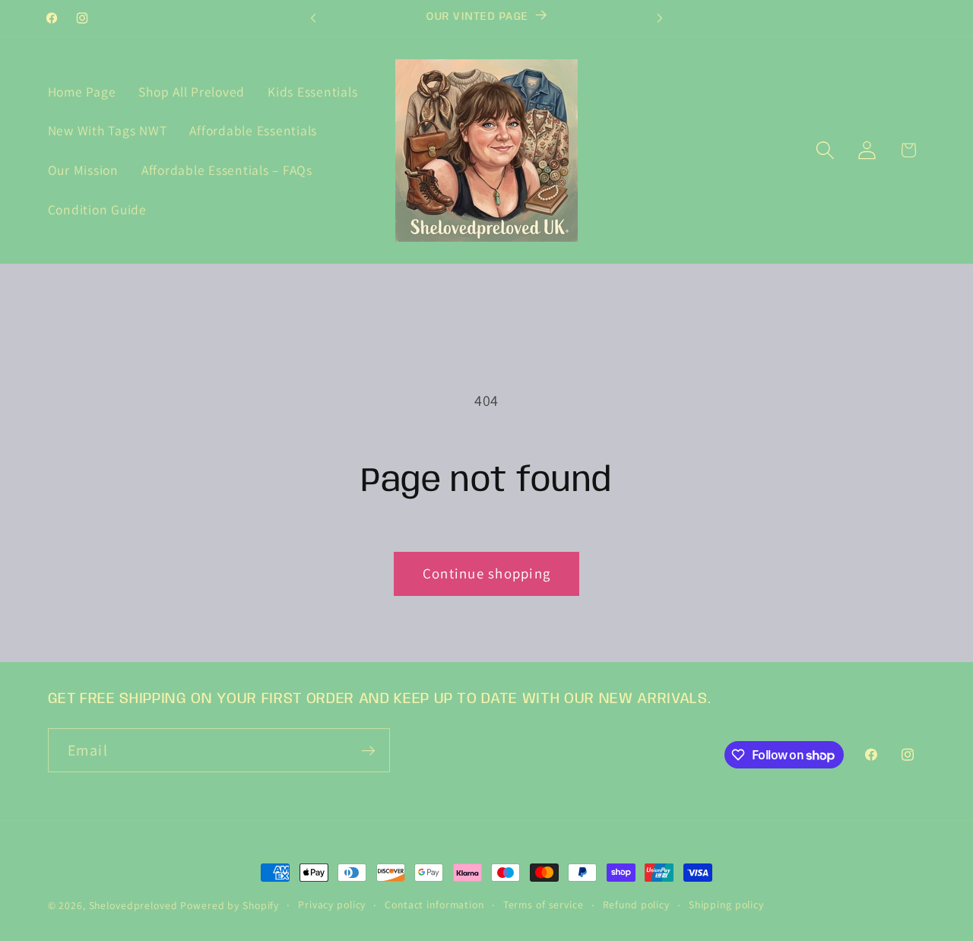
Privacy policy (332, 904)
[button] (825, 150)
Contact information (434, 904)
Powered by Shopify (229, 905)
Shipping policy (726, 904)
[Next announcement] (660, 18)
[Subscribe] (368, 750)
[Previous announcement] (313, 18)
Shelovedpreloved (135, 905)
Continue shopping (486, 573)
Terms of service (543, 904)
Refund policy (636, 904)
